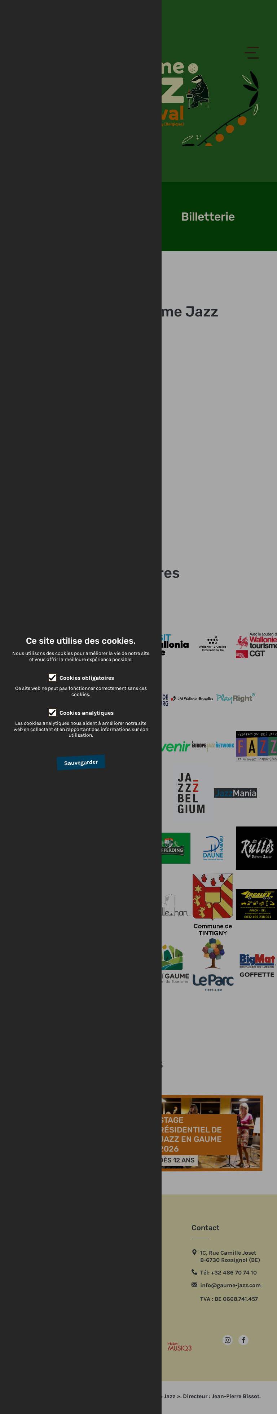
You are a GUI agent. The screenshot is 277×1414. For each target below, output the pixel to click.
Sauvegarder (81, 762)
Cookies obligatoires (87, 677)
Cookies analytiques (87, 712)
